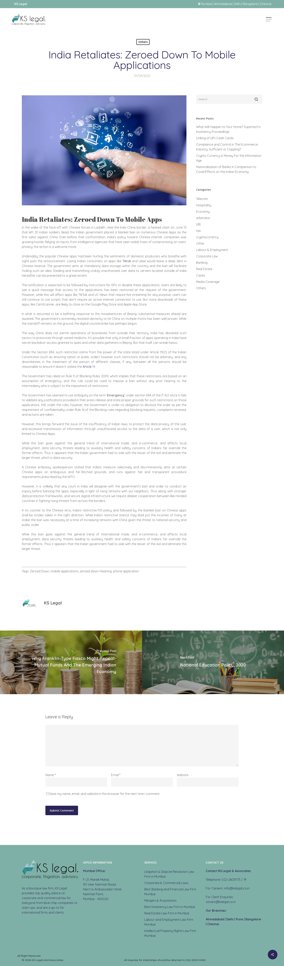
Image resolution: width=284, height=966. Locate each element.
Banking (201, 263)
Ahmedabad (215, 919)
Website (182, 775)
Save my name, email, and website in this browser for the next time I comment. (104, 794)
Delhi (230, 919)
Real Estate (204, 269)
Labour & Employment (212, 250)
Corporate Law (207, 256)
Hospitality (203, 205)
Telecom (202, 199)
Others (143, 42)
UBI (198, 224)
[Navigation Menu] (269, 19)
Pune (239, 919)
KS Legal (53, 603)
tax (198, 231)
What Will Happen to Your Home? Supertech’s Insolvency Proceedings (228, 129)
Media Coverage (207, 282)
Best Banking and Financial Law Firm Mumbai (170, 891)
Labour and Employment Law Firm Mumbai (168, 922)
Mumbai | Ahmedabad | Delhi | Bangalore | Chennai (236, 4)
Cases (200, 275)
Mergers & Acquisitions (160, 900)
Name (50, 775)
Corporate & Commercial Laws (166, 883)
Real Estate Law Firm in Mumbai (166, 913)
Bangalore (253, 919)
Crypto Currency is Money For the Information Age (228, 158)
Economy (203, 211)
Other (200, 243)
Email (115, 775)
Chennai (213, 924)
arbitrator (203, 218)
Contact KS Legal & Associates (228, 871)
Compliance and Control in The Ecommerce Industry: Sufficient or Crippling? (227, 147)
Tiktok (126, 261)
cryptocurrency (207, 237)
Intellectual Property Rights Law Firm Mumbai (170, 933)
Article (87, 367)
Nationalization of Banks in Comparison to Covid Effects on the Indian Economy (226, 169)
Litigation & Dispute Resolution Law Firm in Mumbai (169, 874)
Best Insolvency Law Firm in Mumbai (169, 907)
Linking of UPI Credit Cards (215, 138)
